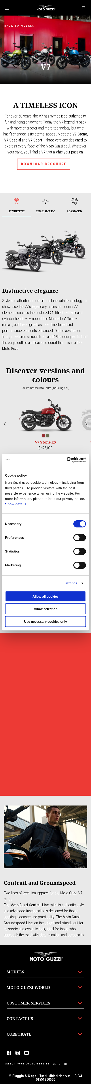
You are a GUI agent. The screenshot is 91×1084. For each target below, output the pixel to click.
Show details (15, 504)
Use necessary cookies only (45, 621)
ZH (65, 1063)
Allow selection (45, 609)
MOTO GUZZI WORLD (28, 987)
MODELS (15, 972)
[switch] (79, 537)
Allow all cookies (45, 596)
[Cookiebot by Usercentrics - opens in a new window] (66, 460)
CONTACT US (20, 1018)
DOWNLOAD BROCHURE (43, 164)
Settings (71, 583)
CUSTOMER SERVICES (28, 1003)
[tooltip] (43, 436)
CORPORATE (19, 1034)
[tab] (16, 205)
